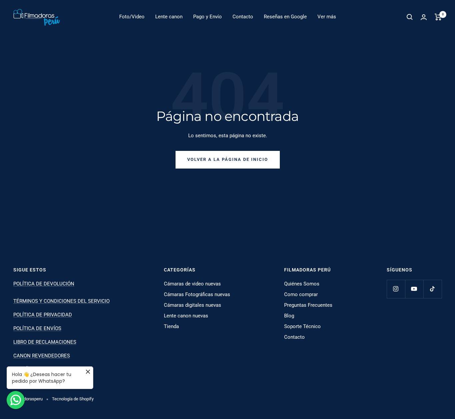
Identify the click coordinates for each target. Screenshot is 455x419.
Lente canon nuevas (186, 316)
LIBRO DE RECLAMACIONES (44, 342)
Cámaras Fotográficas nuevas (197, 294)
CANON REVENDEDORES (41, 356)
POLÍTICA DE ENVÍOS (37, 328)
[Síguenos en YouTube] (414, 289)
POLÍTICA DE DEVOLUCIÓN (43, 284)
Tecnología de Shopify (73, 398)
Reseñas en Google (285, 17)
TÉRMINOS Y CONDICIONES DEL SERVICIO (61, 301)
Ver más (326, 17)
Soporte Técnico (302, 326)
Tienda (171, 326)
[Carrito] (438, 17)
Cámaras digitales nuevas (192, 305)
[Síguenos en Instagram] (396, 289)
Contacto (242, 17)
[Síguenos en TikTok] (432, 289)
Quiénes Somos (301, 284)
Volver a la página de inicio (227, 159)
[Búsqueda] (410, 17)
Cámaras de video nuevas (192, 284)
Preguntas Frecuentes (308, 305)
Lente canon (169, 17)
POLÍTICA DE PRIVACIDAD (42, 315)
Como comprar (301, 294)
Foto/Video (132, 17)
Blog (289, 316)
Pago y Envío (207, 17)
